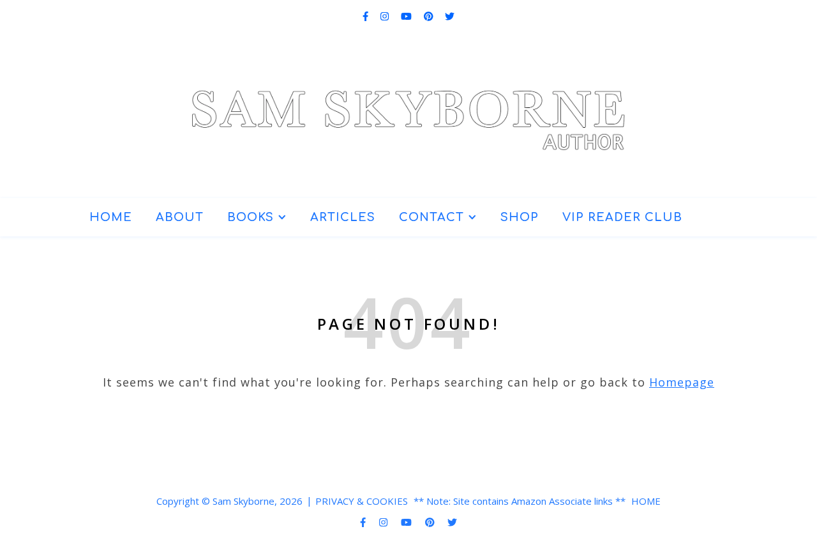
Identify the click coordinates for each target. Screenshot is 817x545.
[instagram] (385, 16)
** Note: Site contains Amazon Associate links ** (520, 501)
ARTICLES (342, 217)
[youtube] (407, 16)
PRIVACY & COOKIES (361, 501)
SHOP (519, 217)
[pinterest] (430, 16)
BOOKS (250, 217)
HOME (110, 217)
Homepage (681, 382)
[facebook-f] (367, 16)
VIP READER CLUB (622, 217)
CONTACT (431, 217)
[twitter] (449, 16)
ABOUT (180, 217)
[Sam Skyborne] (409, 110)
